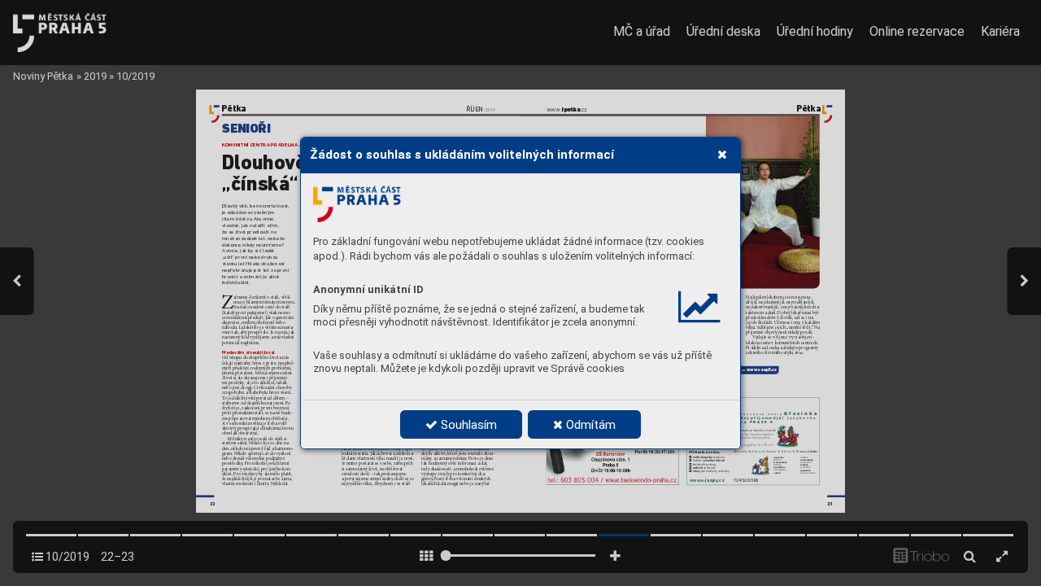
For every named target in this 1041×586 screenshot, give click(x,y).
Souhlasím (467, 425)
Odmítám (589, 425)
